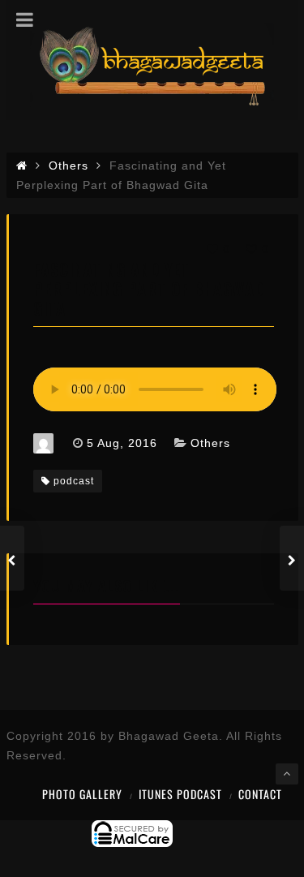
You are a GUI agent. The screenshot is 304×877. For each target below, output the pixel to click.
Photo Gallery (82, 793)
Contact (260, 793)
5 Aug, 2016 (122, 442)
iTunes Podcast (180, 793)
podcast (74, 481)
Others (210, 442)
